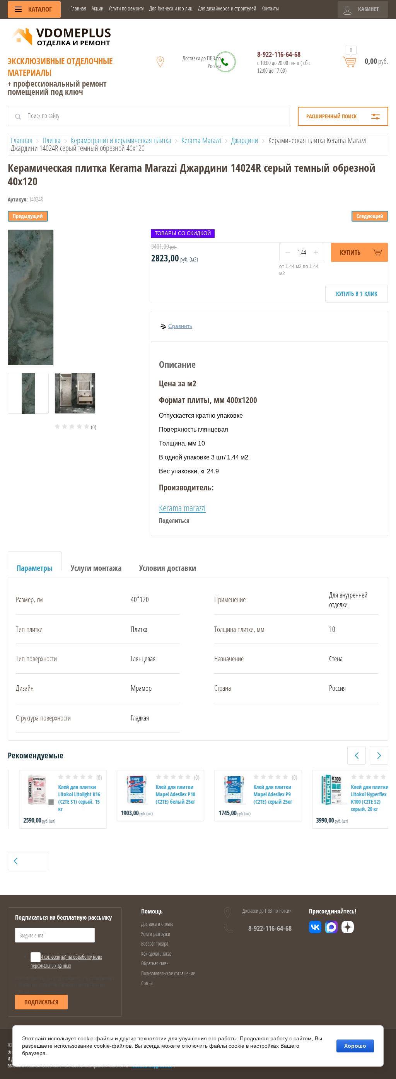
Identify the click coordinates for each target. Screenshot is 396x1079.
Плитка (52, 140)
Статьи (147, 983)
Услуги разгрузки (155, 933)
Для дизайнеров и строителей (227, 8)
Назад (31, 861)
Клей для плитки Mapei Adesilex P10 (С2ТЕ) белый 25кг (164, 794)
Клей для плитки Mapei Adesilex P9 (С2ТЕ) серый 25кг (261, 794)
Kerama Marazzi (201, 140)
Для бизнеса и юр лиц (171, 8)
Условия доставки (167, 568)
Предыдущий (28, 216)
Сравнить (180, 326)
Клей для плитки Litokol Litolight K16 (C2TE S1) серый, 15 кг (68, 798)
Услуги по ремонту (126, 8)
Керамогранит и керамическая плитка (121, 140)
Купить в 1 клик (356, 293)
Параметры (35, 568)
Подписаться (41, 1002)
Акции (97, 8)
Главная (78, 8)
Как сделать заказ (156, 953)
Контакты (270, 8)
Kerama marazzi (182, 507)
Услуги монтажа (96, 568)
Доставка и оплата (157, 923)
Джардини (244, 140)
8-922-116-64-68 (278, 54)
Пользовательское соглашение (168, 973)
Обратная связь (154, 963)
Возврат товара (154, 943)
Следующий (370, 216)
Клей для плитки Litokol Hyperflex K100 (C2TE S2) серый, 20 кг (359, 798)
